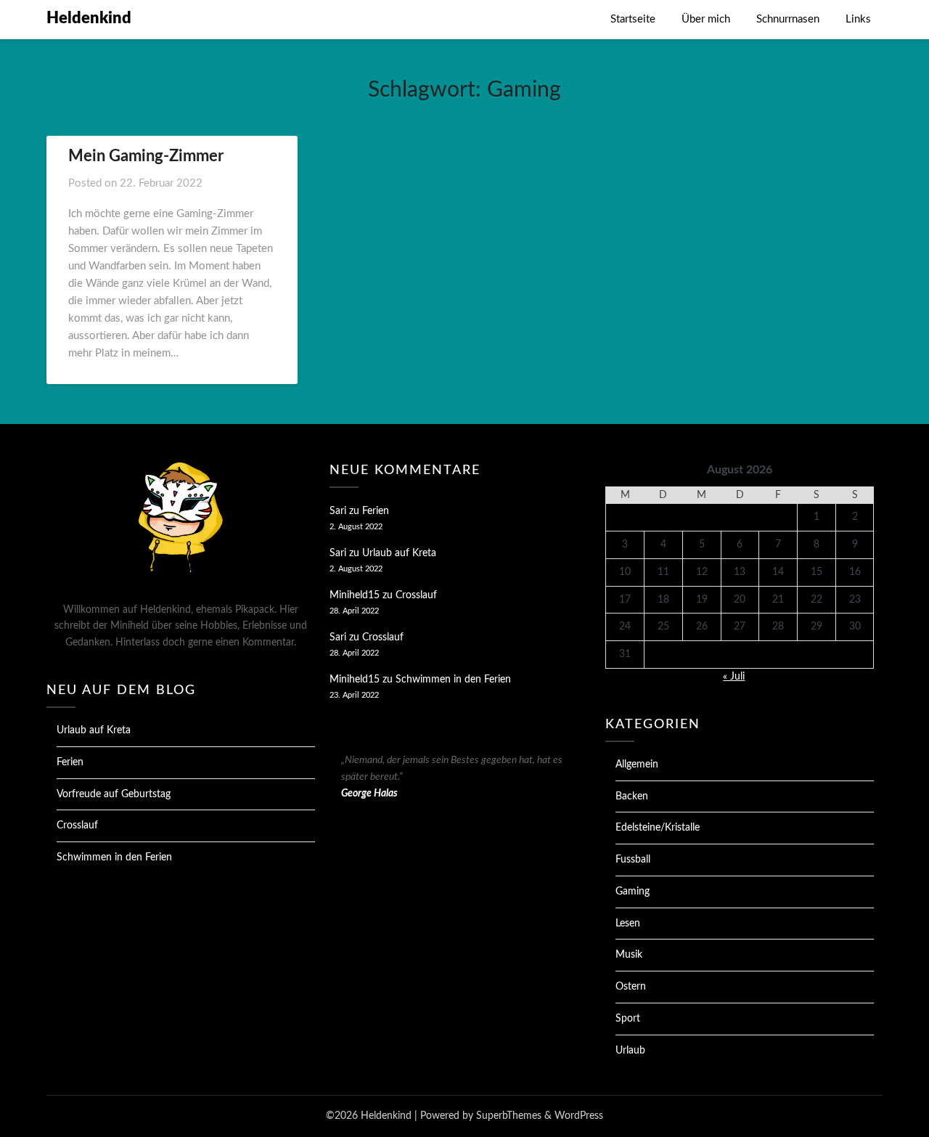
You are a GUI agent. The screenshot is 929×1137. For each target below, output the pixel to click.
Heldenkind (88, 18)
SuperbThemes (508, 1116)
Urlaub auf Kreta (94, 730)
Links (858, 19)
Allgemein (636, 764)
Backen (631, 796)
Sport (627, 1019)
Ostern (630, 987)
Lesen (627, 923)
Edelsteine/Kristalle (657, 828)
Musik (628, 955)
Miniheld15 (355, 595)
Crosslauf (77, 825)
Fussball (632, 860)
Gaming (632, 892)
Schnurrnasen (787, 19)
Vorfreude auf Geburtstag (114, 794)
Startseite (632, 19)
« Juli (734, 677)
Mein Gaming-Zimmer (146, 156)
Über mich (706, 19)
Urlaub (630, 1051)
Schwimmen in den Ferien (114, 857)
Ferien (70, 762)
